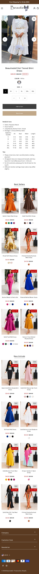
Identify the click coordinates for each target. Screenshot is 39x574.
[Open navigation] (4, 8)
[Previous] (5, 39)
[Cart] (38, 8)
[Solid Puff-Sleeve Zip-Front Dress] (29, 373)
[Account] (34, 8)
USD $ (6, 555)
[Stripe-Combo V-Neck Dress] (29, 456)
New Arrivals (19, 356)
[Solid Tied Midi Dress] (10, 322)
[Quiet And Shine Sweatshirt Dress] (10, 373)
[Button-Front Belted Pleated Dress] (29, 322)
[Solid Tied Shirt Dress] (29, 201)
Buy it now (19, 113)
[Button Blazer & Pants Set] (10, 282)
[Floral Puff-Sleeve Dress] (10, 240)
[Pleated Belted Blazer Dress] (29, 282)
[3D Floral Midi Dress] (10, 414)
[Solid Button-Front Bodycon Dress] (29, 414)
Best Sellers (19, 184)
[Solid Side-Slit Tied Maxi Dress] (10, 497)
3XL (33, 91)
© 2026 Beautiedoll (7, 571)
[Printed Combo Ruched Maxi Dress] (29, 240)
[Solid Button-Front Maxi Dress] (10, 456)
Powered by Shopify (20, 571)
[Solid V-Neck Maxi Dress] (10, 201)
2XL (27, 91)
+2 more (15, 344)
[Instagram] (6, 566)
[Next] (34, 39)
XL (22, 91)
